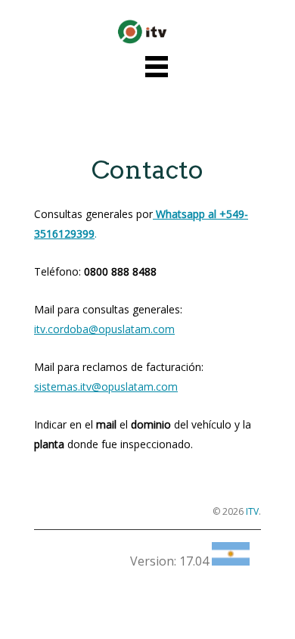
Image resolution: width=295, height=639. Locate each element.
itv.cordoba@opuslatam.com (104, 329)
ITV (252, 511)
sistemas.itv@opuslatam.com (106, 386)
